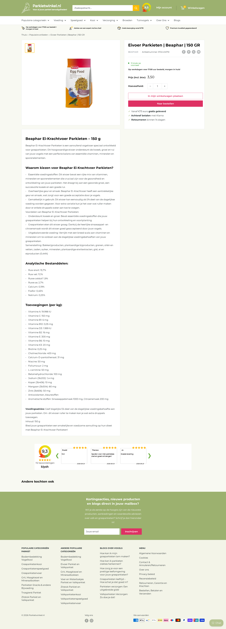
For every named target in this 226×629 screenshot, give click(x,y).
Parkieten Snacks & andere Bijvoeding (36, 586)
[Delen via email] (198, 52)
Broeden (127, 20)
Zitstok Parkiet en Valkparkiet (31, 598)
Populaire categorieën (33, 20)
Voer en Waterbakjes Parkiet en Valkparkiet (73, 581)
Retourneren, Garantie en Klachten (153, 584)
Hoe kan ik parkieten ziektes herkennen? (111, 562)
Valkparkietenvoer (71, 603)
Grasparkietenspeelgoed (35, 568)
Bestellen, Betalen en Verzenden (150, 592)
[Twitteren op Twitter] (194, 52)
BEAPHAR (133, 52)
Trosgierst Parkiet (31, 592)
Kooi (92, 20)
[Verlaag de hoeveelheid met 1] (150, 86)
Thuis (24, 35)
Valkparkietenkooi (71, 594)
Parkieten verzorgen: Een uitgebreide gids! (114, 588)
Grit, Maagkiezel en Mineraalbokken (32, 579)
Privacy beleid (147, 574)
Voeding (58, 20)
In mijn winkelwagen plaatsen (165, 96)
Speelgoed (77, 20)
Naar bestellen (165, 103)
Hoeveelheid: (135, 86)
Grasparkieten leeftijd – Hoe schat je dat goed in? (114, 581)
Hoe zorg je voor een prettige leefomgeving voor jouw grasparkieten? (114, 571)
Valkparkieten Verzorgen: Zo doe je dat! (114, 596)
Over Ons (161, 20)
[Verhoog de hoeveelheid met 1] (164, 86)
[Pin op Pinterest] (189, 52)
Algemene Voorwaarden (152, 553)
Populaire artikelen (38, 35)
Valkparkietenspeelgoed (74, 598)
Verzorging (109, 20)
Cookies (143, 557)
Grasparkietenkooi (31, 564)
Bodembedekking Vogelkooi (31, 558)
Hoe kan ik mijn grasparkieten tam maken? (115, 555)
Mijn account (164, 7)
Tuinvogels (143, 20)
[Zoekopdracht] (136, 8)
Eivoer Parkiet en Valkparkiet (70, 566)
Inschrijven (131, 531)
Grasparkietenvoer (31, 573)
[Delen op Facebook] (184, 52)
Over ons (144, 569)
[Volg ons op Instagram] (91, 620)
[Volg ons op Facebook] (86, 620)
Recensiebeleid (147, 578)
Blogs (177, 20)
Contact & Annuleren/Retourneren (152, 564)
